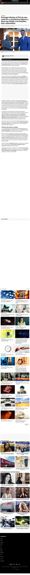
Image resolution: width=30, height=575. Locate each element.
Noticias (1, 540)
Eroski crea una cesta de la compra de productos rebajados (7, 470)
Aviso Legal (7, 568)
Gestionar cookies (14, 569)
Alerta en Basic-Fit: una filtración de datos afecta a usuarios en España (7, 515)
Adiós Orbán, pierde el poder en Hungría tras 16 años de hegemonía (7, 530)
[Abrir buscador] (27, 0)
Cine (1, 547)
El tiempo (1, 558)
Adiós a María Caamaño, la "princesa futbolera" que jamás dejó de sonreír (7, 501)
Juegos (1, 552)
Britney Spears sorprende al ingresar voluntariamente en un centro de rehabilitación (22, 515)
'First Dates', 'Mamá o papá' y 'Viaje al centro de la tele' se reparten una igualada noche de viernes (15, 3)
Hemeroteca (2, 562)
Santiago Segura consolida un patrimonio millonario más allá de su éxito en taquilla (22, 501)
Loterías (1, 560)
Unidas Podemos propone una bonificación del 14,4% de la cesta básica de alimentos (7, 455)
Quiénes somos (4, 568)
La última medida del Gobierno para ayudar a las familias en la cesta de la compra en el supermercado (22, 470)
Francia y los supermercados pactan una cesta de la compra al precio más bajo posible (22, 456)
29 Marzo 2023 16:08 (7, 56)
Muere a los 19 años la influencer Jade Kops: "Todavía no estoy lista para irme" (7, 486)
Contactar (14, 568)
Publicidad (11, 568)
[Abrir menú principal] (1, 0)
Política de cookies (25, 568)
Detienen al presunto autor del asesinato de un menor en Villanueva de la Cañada (22, 530)
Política (1, 542)
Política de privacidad (19, 568)
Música (1, 550)
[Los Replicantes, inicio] (15, 0)
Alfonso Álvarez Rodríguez (9, 55)
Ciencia (1, 545)
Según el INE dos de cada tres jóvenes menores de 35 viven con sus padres (22, 486)
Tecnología (1, 554)
